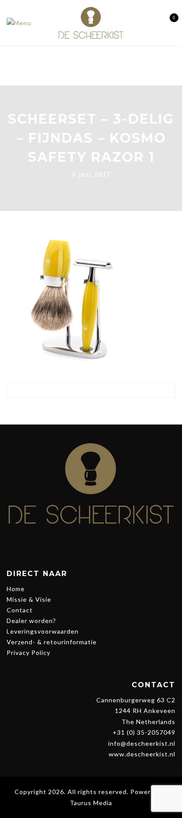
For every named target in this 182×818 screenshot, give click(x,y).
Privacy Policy (28, 652)
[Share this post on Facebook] (66, 411)
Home (16, 588)
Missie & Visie (29, 599)
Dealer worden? (31, 620)
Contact (20, 610)
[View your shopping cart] (168, 23)
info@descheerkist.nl (141, 743)
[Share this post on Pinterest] (99, 411)
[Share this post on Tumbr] (115, 411)
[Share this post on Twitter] (83, 411)
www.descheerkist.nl (142, 754)
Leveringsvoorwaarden (43, 631)
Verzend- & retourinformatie (52, 642)
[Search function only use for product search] (152, 22)
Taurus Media (91, 802)
